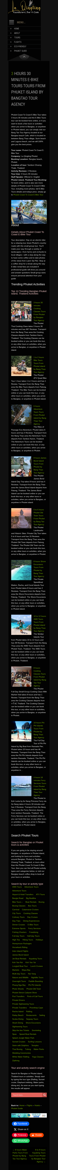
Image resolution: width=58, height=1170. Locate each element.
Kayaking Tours (36, 959)
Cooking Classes (30, 913)
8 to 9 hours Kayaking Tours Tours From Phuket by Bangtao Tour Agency (37, 1156)
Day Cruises (32, 917)
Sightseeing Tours (20, 1026)
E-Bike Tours (33, 925)
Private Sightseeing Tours (23, 1004)
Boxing (42, 902)
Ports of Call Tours (35, 996)
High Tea (16, 940)
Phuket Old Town (33, 989)
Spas (14, 1034)
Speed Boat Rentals (28, 1034)
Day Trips (16, 921)
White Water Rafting (21, 1057)
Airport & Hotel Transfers (22, 894)
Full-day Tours (18, 936)
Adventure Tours (31, 887)
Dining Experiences (31, 921)
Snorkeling (36, 1030)
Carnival (16, 909)
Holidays (40, 940)
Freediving (34, 932)
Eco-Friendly (20, 46)
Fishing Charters (19, 932)
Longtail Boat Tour (20, 966)
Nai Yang (32, 974)
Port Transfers (18, 996)
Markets (16, 970)
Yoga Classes (38, 1057)
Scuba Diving (18, 1019)
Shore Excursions (33, 1023)
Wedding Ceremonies (21, 1053)
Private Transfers (19, 1008)
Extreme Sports (19, 928)
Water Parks (39, 1049)
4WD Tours (17, 887)
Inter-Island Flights (20, 951)
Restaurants (31, 1015)
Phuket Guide (17, 1108)
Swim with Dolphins (20, 1045)
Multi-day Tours (19, 974)
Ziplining (15, 1060)
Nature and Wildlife (20, 977)
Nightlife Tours (37, 977)
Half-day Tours (33, 936)
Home (16, 28)
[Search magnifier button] (44, 1095)
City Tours (16, 913)
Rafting (29, 1011)
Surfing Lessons (35, 1042)
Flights (17, 42)
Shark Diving (18, 1023)
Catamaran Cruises (30, 909)
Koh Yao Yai (30, 962)
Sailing (42, 1015)
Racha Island (18, 1011)
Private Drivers (18, 1000)
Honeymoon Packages (22, 943)
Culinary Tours (18, 917)
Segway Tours (32, 1019)
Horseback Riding (20, 947)
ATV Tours (40, 894)
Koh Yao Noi (17, 962)
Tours (17, 37)
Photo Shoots (18, 989)
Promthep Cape (37, 1008)
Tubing (28, 1049)
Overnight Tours (19, 981)
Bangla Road (17, 898)
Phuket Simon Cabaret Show (24, 992)
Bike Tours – (17, 902)
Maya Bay (26, 970)
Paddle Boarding (36, 981)
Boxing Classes (19, 906)
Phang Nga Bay (19, 985)
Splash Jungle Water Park (23, 1038)
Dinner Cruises (18, 925)
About (17, 33)
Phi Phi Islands (34, 985)
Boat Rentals (30, 902)
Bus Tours (32, 906)
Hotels (37, 1105)
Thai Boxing (17, 1049)
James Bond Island (20, 955)
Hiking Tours (28, 940)
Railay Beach (18, 1015)
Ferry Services (34, 928)
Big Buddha (31, 898)
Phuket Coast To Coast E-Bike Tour (28, 195)
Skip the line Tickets (21, 1030)
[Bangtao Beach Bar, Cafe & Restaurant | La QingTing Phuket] (24, 13)
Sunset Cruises (19, 1042)
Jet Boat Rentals (19, 959)
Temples (35, 1045)
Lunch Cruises (36, 966)
